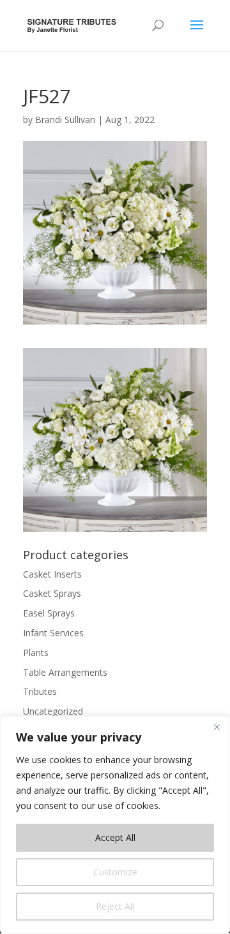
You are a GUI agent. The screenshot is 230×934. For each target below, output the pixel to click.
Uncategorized (53, 711)
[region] (115, 825)
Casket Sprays (52, 593)
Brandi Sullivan (65, 119)
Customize (115, 872)
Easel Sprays (49, 613)
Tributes (40, 691)
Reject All (115, 906)
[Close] (216, 726)
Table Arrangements (65, 672)
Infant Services (53, 633)
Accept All (115, 837)
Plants (36, 652)
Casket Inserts (52, 574)
